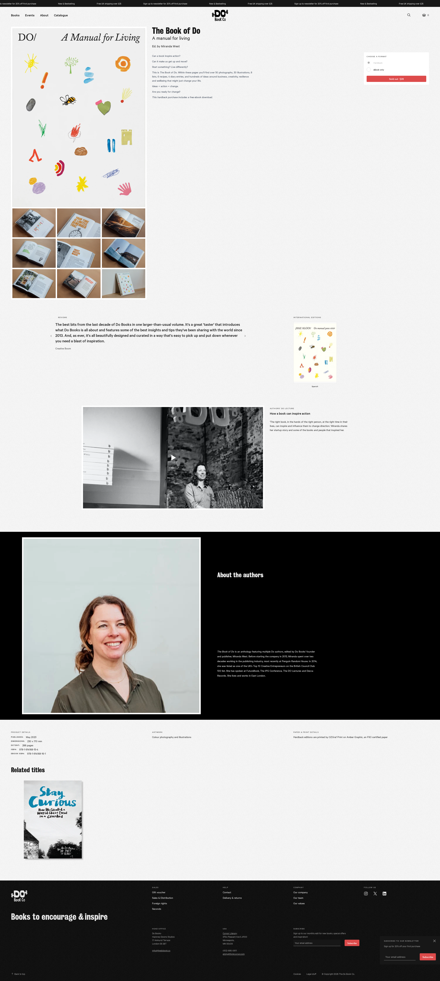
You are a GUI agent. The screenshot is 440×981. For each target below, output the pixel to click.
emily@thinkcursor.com (234, 953)
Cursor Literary (230, 933)
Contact (227, 892)
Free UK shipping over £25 (73, 3)
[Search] (409, 15)
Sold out (396, 79)
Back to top (19, 973)
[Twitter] (375, 893)
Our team (298, 897)
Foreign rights (159, 903)
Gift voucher (158, 892)
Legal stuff (311, 973)
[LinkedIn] (384, 894)
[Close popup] (434, 941)
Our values (299, 903)
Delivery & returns (232, 897)
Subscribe (352, 943)
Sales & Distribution (162, 897)
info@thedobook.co (161, 950)
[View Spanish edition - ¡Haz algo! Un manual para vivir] (315, 352)
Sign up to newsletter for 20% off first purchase (129, 3)
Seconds (156, 908)
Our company (300, 892)
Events (30, 15)
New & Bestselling (30, 3)
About (44, 15)
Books (15, 15)
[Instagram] (366, 894)
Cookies (297, 973)
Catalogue (61, 15)
